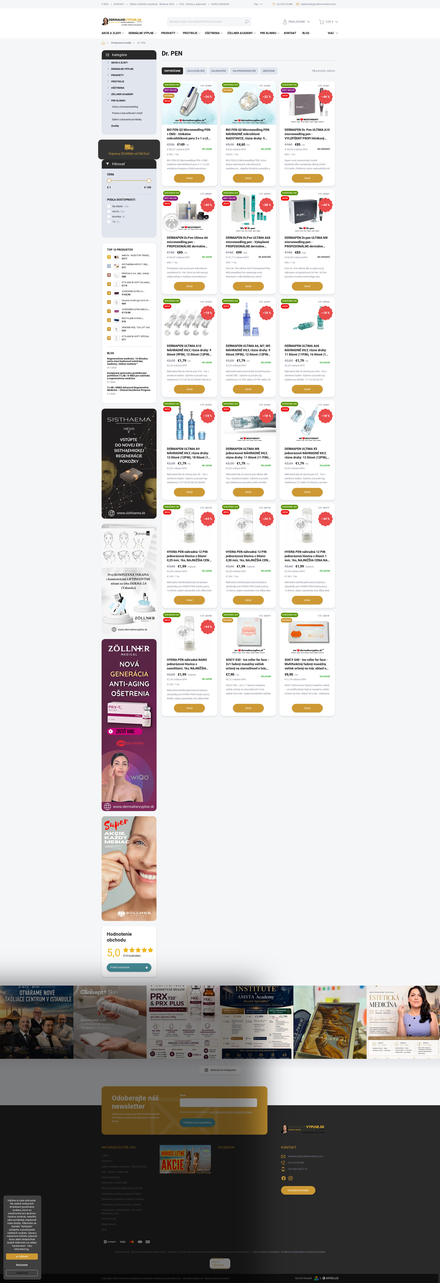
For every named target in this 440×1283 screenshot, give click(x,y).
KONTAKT (119, 4)
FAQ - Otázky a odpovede (192, 4)
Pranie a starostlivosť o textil (127, 113)
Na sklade (120, 206)
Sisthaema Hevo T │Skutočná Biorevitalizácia (220, 1263)
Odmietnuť (22, 1273)
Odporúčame (172, 70)
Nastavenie (22, 1264)
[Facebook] (283, 1177)
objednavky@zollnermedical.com (305, 1156)
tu (27, 1249)
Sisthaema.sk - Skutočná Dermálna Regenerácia (140, 1252)
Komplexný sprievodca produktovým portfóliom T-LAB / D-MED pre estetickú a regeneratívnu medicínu (128, 376)
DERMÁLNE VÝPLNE (122, 69)
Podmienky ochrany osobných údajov (121, 1193)
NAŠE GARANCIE (220, 4)
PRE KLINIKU (118, 100)
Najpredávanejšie (244, 70)
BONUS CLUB (109, 1218)
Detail (189, 178)
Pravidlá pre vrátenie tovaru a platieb (121, 1204)
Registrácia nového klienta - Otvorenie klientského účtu (122, 1212)
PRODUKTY (117, 75)
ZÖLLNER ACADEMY (122, 94)
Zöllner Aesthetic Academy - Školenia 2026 (151, 4)
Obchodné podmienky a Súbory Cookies (123, 1199)
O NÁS (105, 4)
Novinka (118, 216)
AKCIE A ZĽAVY (119, 62)
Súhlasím (23, 1256)
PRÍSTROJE (117, 81)
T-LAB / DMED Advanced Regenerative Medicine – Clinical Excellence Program (128, 388)
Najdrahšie (218, 70)
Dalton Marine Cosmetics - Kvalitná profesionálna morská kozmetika (289, 1252)
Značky (115, 125)
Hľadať (247, 21)
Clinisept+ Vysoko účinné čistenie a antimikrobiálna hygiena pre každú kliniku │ (209, 1252)
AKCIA (118, 211)
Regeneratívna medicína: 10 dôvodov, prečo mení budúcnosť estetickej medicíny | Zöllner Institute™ (127, 361)
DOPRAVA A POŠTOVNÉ (114, 1182)
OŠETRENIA (117, 87)
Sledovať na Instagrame (223, 1070)
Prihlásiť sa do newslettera (197, 1122)
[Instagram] (290, 1177)
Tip (115, 221)
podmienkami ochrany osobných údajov (231, 1112)
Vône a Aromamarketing (125, 106)
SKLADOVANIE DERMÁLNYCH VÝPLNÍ (122, 1188)
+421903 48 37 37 (297, 1169)
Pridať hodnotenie (119, 967)
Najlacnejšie (196, 70)
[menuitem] (113, 33)
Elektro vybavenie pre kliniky (127, 119)
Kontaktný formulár (298, 1190)
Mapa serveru (109, 1224)
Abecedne (269, 70)
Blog (104, 1229)
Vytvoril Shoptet (303, 1278)
